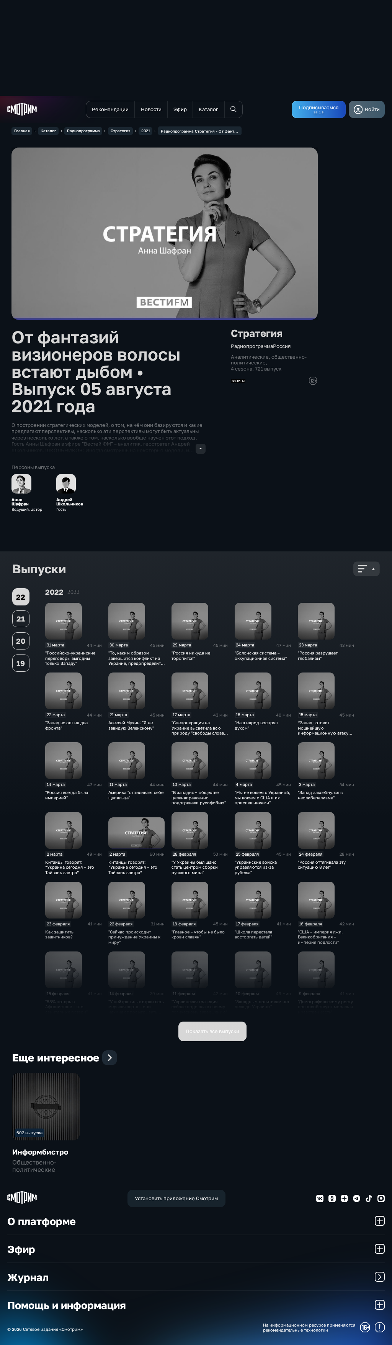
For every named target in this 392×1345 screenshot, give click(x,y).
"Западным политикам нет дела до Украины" (262, 1004)
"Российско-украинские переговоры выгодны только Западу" (70, 658)
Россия (282, 346)
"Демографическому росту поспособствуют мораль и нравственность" (325, 1006)
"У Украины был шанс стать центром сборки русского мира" (195, 867)
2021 (145, 130)
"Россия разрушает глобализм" (318, 655)
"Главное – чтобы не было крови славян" (198, 934)
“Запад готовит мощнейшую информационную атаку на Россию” (323, 730)
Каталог (48, 130)
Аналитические (250, 357)
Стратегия (121, 130)
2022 (73, 592)
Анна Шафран (20, 501)
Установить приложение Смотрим (176, 1198)
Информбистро (40, 1151)
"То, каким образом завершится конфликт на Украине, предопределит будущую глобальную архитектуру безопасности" (134, 665)
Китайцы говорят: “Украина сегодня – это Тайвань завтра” (69, 867)
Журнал (28, 1277)
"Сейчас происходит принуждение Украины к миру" (134, 937)
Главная (22, 130)
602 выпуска (29, 1132)
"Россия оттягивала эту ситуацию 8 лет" (322, 864)
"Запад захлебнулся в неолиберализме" (320, 795)
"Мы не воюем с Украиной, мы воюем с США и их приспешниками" (262, 797)
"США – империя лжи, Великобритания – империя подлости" (320, 937)
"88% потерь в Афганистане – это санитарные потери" (66, 1006)
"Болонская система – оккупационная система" (261, 655)
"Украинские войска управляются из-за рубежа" (256, 867)
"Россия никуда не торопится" (191, 655)
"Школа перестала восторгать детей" (253, 934)
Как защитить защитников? (59, 934)
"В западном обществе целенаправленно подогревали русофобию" (199, 797)
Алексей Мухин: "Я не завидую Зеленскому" (131, 725)
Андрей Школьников (69, 501)
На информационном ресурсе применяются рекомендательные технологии (309, 1327)
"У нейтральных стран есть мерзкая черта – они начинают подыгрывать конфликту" (136, 1009)
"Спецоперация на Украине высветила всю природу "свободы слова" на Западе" (198, 730)
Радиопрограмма (83, 130)
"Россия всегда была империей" (66, 795)
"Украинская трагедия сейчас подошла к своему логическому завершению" (199, 1006)
